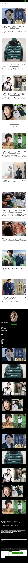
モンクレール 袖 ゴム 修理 (13, 66)
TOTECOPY (19, 531)
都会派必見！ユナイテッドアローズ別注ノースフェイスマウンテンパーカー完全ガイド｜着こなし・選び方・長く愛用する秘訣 (14, 239)
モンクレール (17, 66)
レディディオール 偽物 (11, 532)
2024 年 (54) (2, 540)
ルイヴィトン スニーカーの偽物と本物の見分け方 (7, 521)
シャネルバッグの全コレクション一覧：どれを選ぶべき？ (8, 525)
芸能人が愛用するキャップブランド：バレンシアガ (7, 522)
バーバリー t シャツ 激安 (4, 330)
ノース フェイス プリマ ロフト (13, 153)
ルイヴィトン (3, 531)
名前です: (2, 322)
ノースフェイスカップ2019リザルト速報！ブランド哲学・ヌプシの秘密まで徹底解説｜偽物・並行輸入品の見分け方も (14, 211)
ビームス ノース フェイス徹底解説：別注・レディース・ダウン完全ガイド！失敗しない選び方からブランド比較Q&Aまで (14, 298)
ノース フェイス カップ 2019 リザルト (14, 212)
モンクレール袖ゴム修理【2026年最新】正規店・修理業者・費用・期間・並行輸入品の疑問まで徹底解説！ (14, 64)
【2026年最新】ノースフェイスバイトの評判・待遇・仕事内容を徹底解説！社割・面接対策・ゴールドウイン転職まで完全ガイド (14, 94)
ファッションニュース (4, 339)
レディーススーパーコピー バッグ (5, 532)
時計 (2, 340)
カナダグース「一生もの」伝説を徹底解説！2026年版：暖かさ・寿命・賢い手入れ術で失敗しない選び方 (14, 27)
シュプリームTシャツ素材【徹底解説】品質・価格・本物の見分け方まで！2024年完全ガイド (14, 122)
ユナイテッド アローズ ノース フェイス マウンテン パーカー (16, 240)
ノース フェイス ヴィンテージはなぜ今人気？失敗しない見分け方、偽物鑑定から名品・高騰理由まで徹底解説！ (13, 269)
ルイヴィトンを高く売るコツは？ (8, 531)
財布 (2, 342)
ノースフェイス (18, 95)
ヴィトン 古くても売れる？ (14, 531)
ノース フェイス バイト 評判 (13, 95)
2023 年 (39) (2, 542)
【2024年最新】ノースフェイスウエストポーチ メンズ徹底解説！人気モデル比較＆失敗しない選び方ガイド (14, 181)
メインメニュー (27, 1)
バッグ (2, 338)
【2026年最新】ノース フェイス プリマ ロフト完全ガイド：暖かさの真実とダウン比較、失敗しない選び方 (14, 152)
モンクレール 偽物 (3, 329)
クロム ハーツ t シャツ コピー (4, 328)
